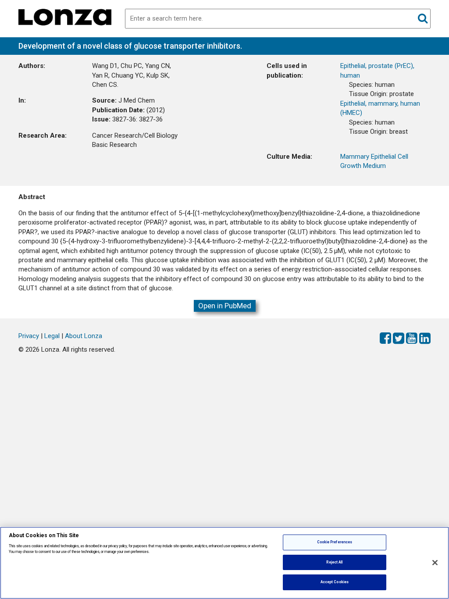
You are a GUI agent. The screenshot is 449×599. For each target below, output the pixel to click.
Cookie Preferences (334, 542)
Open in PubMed (224, 305)
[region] (224, 563)
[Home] (64, 17)
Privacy (28, 336)
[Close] (435, 562)
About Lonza (83, 336)
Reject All (334, 562)
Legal (52, 336)
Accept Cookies (335, 582)
